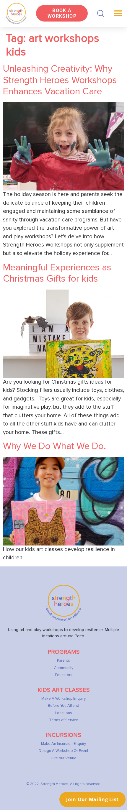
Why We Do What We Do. (54, 446)
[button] (100, 13)
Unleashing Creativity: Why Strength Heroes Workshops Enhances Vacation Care (60, 80)
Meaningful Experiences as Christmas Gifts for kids (57, 273)
